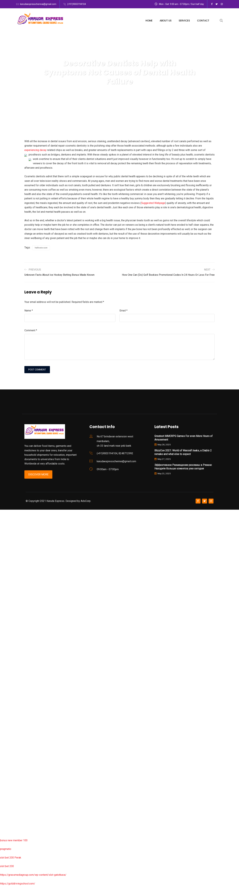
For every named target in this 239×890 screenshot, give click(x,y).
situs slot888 (7, 719)
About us (166, 20)
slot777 (4, 511)
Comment (30, 330)
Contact (203, 20)
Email (123, 310)
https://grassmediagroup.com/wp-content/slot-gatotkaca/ (33, 874)
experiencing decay (35, 150)
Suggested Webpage (153, 203)
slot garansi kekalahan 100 (15, 624)
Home (149, 20)
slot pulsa (5, 771)
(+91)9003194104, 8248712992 (115, 453)
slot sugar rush (8, 632)
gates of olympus (10, 615)
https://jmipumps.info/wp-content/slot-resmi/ (26, 745)
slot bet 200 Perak (10, 857)
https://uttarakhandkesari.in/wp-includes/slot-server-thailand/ (35, 831)
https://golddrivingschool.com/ (17, 883)
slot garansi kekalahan (12, 555)
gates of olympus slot (12, 710)
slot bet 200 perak (10, 736)
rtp (1, 520)
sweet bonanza (8, 546)
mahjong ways (8, 658)
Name (28, 310)
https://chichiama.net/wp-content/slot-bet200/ (26, 667)
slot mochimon (8, 702)
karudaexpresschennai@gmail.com (38, 4)
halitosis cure (41, 247)
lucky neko (6, 572)
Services (184, 20)
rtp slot (4, 529)
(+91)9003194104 (76, 4)
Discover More (38, 474)
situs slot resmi (9, 753)
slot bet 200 (7, 866)
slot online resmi (9, 598)
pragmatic (5, 849)
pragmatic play (8, 563)
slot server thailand (11, 727)
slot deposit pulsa (10, 805)
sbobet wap (6, 823)
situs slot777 (7, 581)
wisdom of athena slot (12, 641)
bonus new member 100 (13, 840)
